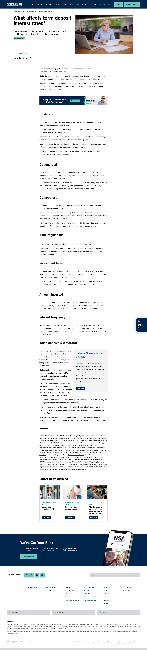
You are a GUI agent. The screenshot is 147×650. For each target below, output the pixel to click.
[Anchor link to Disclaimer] (38, 428)
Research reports (31, 587)
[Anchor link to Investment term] (38, 263)
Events (106, 597)
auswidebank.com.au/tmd (47, 448)
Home (15, 12)
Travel (67, 593)
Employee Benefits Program (73, 600)
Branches (87, 590)
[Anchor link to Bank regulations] (38, 235)
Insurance (68, 587)
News (20, 12)
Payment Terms (127, 587)
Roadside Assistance (71, 590)
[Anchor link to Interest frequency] (38, 317)
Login (118, 4)
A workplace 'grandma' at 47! (48, 508)
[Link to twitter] (23, 58)
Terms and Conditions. (99, 448)
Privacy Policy (127, 590)
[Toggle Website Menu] (25, 4)
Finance (25, 12)
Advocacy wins (50, 587)
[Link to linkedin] (26, 58)
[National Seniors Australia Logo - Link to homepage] (16, 4)
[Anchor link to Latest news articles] (38, 479)
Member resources (90, 600)
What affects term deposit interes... (41, 12)
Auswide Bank (51, 438)
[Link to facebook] (20, 58)
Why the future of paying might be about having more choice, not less (96, 510)
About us (106, 600)
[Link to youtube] (42, 575)
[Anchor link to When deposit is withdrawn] (38, 343)
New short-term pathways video (71, 508)
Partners (106, 590)
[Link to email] (29, 58)
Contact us (107, 587)
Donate (106, 603)
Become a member (131, 4)
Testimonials (107, 593)
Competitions (88, 593)
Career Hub (68, 597)
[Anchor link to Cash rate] (38, 114)
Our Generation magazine (92, 597)
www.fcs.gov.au (82, 469)
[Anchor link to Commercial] (38, 164)
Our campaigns (50, 590)
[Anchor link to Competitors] (38, 197)
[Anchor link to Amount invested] (38, 294)
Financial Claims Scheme (76, 455)
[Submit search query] (138, 575)
